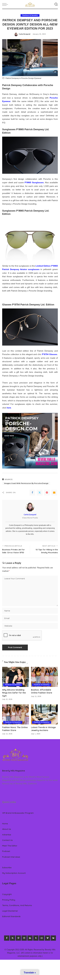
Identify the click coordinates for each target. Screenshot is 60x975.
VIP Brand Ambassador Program (18, 813)
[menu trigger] (5, 4)
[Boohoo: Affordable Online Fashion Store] (44, 677)
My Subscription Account (14, 873)
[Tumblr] (35, 938)
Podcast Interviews (11, 857)
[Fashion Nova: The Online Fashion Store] (15, 714)
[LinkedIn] (30, 938)
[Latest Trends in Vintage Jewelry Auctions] (44, 714)
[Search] (56, 4)
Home (5, 823)
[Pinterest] (47, 492)
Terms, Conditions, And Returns (17, 905)
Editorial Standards (11, 916)
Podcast (6, 851)
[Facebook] (32, 492)
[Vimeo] (47, 938)
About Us (6, 829)
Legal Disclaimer (10, 911)
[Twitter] (40, 492)
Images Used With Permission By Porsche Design (26, 483)
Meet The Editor (9, 845)
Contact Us (7, 840)
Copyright (7, 894)
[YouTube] (41, 938)
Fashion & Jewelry (30, 15)
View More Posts (30, 518)
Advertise (6, 834)
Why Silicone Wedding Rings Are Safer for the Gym (14, 693)
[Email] (54, 492)
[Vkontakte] (53, 938)
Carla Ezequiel (24, 34)
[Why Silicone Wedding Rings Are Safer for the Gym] (15, 677)
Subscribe (7, 867)
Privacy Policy (8, 899)
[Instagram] (24, 938)
